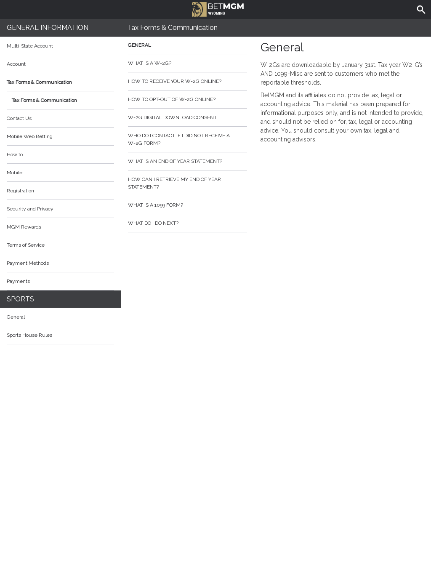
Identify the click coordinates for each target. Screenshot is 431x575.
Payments (18, 281)
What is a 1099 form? (155, 205)
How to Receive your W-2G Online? (174, 81)
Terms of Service (26, 245)
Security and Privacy (30, 209)
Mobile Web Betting (30, 136)
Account (16, 64)
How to (15, 154)
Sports (20, 299)
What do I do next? (153, 223)
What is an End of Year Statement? (175, 161)
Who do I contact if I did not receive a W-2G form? (179, 139)
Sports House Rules (29, 335)
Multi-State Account (30, 46)
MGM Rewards (24, 227)
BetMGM (215, 8)
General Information (47, 28)
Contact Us (19, 118)
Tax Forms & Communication (39, 82)
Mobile (14, 173)
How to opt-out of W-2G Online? (172, 99)
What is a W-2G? (149, 63)
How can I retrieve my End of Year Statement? (174, 183)
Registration (20, 191)
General (16, 317)
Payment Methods (28, 263)
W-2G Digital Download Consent (172, 117)
